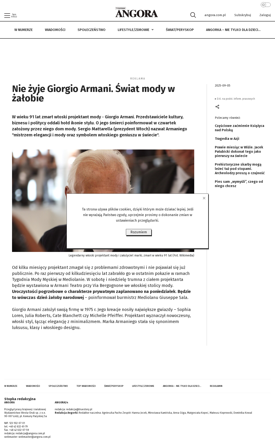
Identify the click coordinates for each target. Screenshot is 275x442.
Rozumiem (138, 232)
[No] (204, 198)
